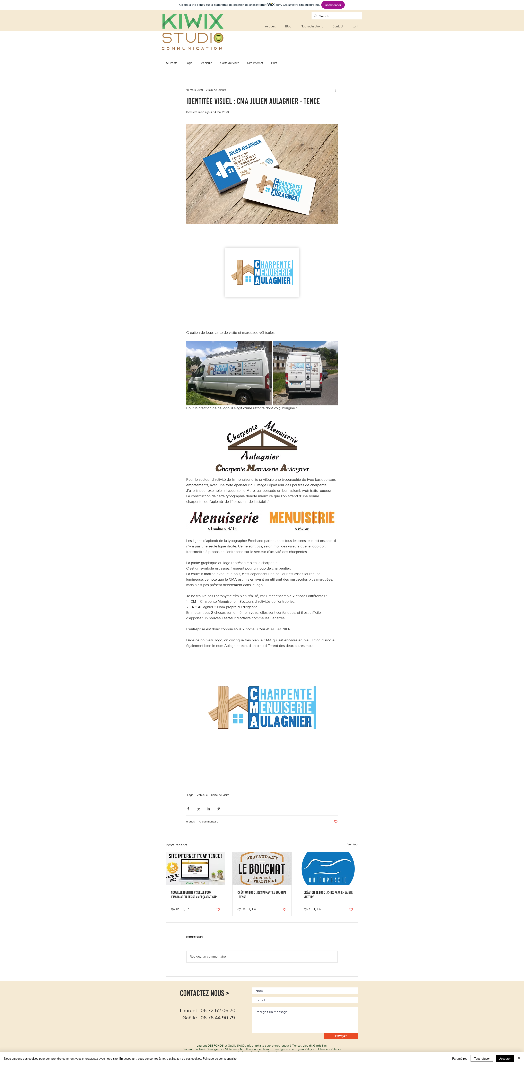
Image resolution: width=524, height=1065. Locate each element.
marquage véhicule (206, 778)
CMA (189, 784)
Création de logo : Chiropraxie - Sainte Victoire (328, 894)
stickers (255, 784)
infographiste (242, 778)
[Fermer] (519, 1058)
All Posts (171, 62)
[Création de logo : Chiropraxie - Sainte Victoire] (328, 868)
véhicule (226, 778)
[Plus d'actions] (335, 89)
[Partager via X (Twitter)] (198, 809)
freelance (259, 778)
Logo (189, 62)
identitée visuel (303, 778)
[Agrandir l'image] (229, 373)
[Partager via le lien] (218, 809)
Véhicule (206, 62)
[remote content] (262, 280)
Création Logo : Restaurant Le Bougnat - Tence (261, 894)
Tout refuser (482, 1058)
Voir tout (352, 844)
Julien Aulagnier (205, 784)
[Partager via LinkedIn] (208, 809)
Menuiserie (240, 784)
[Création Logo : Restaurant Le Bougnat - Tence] (262, 868)
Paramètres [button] (459, 1058)
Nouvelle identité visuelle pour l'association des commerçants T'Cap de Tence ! (194, 894)
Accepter (505, 1058)
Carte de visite (229, 62)
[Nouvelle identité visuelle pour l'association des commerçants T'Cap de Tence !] (195, 868)
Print (274, 62)
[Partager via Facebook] (188, 809)
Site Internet (255, 62)
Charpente (224, 784)
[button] (312, 27)
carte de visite (324, 778)
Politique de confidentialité (220, 1058)
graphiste (273, 778)
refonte (286, 778)
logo (189, 778)
